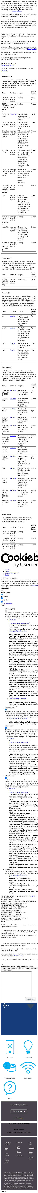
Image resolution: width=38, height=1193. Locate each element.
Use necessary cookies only (10, 968)
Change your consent (7, 65)
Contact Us (20, 1156)
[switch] (2, 594)
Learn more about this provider (19, 623)
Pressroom (31, 1148)
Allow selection (24, 968)
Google (12, 316)
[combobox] (30, 999)
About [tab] (7, 575)
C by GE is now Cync (8, 1143)
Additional (9, 869)
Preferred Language (30, 996)
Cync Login (30, 1143)
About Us (19, 1142)
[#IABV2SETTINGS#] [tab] (12, 573)
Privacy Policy (17, 11)
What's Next (6, 1148)
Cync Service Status (7, 1160)
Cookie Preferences (7, 603)
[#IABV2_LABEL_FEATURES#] (11, 910)
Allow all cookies (6, 970)
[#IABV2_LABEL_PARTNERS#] (11, 916)
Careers (19, 1152)
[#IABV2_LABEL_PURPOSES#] (11, 905)
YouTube (13, 390)
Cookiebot (4, 70)
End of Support (7, 1154)
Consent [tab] (7, 570)
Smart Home (18, 1147)
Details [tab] (7, 571)
